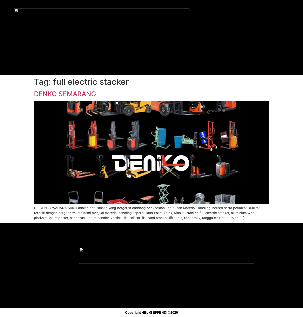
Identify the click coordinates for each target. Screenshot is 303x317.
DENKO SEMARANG (65, 94)
